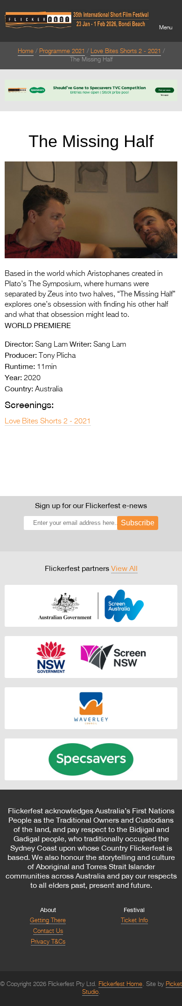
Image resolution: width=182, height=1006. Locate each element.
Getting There (48, 921)
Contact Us (48, 931)
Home (26, 51)
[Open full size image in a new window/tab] (91, 256)
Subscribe (137, 523)
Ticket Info (134, 921)
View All (124, 568)
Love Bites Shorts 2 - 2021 (126, 51)
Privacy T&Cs (48, 942)
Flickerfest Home (120, 984)
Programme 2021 (62, 51)
